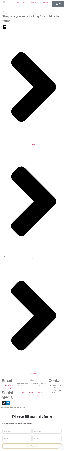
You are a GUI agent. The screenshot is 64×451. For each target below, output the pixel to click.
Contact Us (45, 3)
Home (18, 3)
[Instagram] (4, 403)
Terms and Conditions (26, 396)
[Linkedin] (8, 403)
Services (33, 3)
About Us (31, 392)
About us (25, 3)
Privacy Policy (40, 396)
